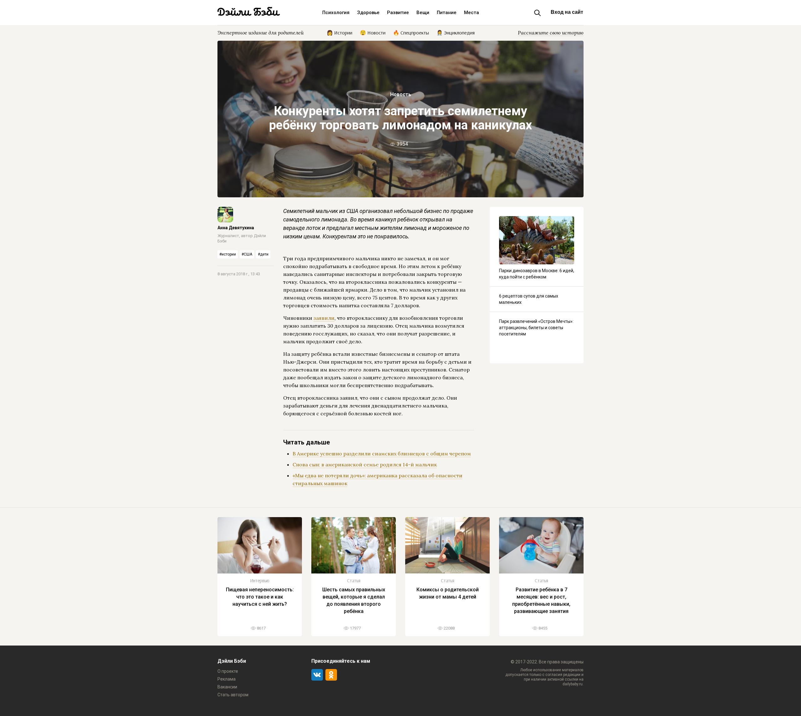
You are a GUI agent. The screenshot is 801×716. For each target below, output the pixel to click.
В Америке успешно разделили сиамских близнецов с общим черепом (382, 453)
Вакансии (227, 686)
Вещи (422, 12)
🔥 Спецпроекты (411, 32)
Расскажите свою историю (551, 32)
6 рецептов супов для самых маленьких (528, 299)
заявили (324, 318)
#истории (227, 254)
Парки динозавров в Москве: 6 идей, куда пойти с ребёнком (536, 273)
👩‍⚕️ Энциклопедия (455, 32)
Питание (447, 12)
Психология (335, 12)
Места (471, 12)
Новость (400, 94)
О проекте (227, 671)
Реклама (226, 679)
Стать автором (232, 694)
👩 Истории (339, 32)
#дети (263, 254)
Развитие (398, 12)
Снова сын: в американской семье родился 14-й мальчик (365, 464)
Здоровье (368, 12)
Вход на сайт (567, 12)
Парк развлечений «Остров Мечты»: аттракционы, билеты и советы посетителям (536, 327)
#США (247, 254)
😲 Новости (372, 32)
